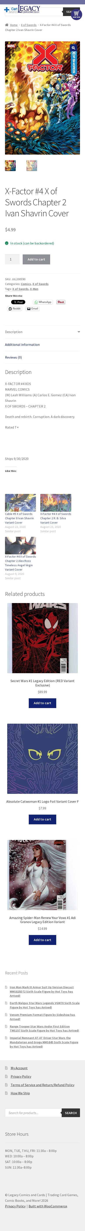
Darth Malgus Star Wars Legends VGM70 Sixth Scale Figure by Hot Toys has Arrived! (45, 1005)
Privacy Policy (21, 1076)
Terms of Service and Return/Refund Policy (42, 1085)
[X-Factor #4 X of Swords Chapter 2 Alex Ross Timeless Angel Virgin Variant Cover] (20, 545)
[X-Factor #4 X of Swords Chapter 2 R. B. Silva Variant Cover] (55, 502)
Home (14, 25)
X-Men (34, 289)
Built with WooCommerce (48, 1206)
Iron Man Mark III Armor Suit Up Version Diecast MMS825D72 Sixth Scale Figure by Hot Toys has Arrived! (42, 991)
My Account (19, 1068)
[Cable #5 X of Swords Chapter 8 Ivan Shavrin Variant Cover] (20, 502)
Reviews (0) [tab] (13, 357)
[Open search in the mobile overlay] (42, 1112)
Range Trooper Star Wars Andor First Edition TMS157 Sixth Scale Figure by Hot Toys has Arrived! (44, 1028)
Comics (26, 284)
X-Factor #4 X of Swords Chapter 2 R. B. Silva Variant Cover (55, 518)
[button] (73, 47)
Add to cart (36, 259)
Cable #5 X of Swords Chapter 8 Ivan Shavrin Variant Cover (19, 518)
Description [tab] (13, 332)
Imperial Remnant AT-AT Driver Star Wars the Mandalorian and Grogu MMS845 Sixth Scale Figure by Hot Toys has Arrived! (44, 1042)
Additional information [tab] (22, 344)
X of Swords (29, 25)
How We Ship (20, 1093)
